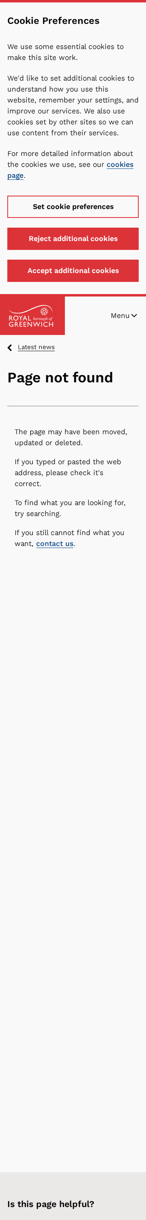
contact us (54, 543)
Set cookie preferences (73, 206)
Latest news (36, 347)
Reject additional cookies (73, 238)
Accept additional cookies (73, 270)
